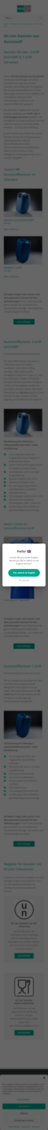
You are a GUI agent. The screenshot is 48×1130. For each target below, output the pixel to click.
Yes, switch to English (24, 572)
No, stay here (24, 580)
